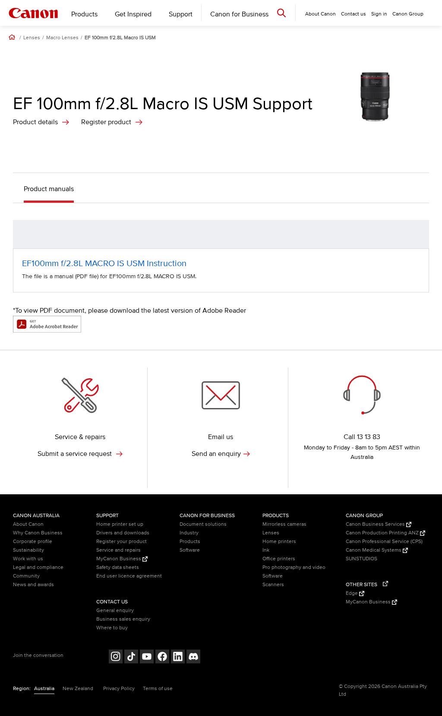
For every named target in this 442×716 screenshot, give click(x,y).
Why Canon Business (38, 533)
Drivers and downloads (122, 533)
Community (26, 576)
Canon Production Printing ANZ (383, 533)
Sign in (379, 14)
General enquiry (115, 610)
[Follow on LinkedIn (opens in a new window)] (178, 658)
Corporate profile (32, 541)
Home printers (279, 541)
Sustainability (28, 550)
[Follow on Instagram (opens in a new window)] (116, 658)
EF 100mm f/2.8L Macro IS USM (120, 38)
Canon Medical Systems (374, 550)
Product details (35, 122)
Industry (189, 533)
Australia (44, 688)
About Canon (28, 524)
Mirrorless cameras (284, 524)
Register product (106, 122)
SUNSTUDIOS (361, 559)
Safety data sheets (117, 567)
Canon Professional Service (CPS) (384, 541)
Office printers (278, 559)
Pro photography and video (293, 567)
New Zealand (78, 688)
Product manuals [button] (49, 189)
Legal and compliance (38, 567)
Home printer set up (119, 524)
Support (181, 14)
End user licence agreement (129, 576)
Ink (265, 550)
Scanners (273, 584)
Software (190, 550)
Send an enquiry (216, 453)
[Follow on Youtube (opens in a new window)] (147, 658)
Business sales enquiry (123, 619)
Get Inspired (133, 14)
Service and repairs (118, 550)
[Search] (281, 12)
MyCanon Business (119, 559)
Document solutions (203, 524)
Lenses (31, 38)
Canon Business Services (376, 524)
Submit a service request (76, 453)
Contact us (353, 14)
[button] (418, 234)
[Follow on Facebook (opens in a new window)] (162, 658)
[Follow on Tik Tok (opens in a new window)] (131, 658)
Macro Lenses (62, 38)
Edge (352, 593)
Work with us (28, 559)
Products (84, 14)
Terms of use (158, 688)
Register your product (121, 541)
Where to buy (112, 628)
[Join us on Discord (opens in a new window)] (193, 658)
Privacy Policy (119, 688)
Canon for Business (239, 14)
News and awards (33, 584)
